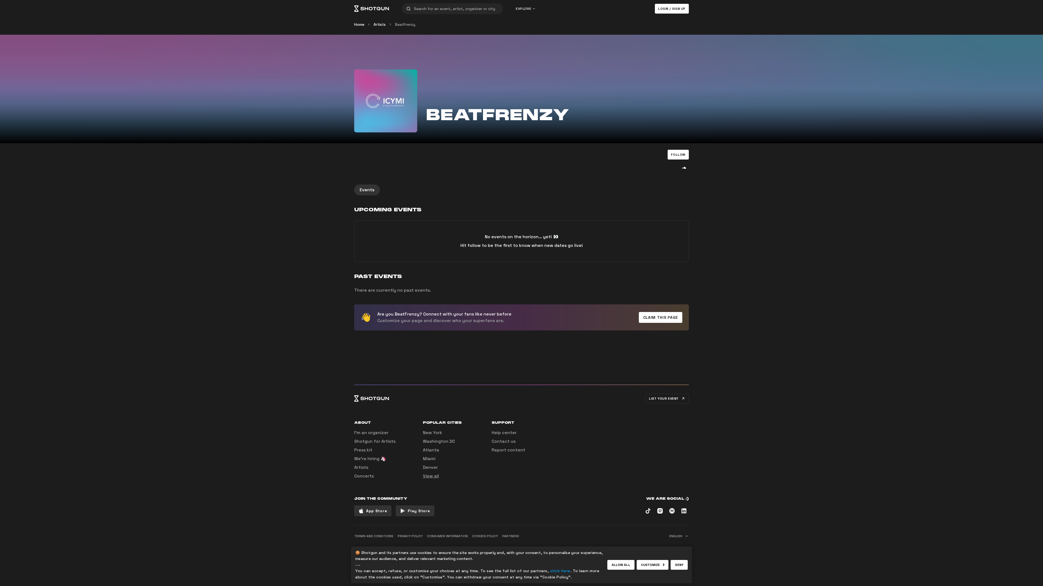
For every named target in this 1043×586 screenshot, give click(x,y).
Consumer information (447, 536)
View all (431, 476)
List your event (664, 398)
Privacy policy (410, 536)
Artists (379, 24)
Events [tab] (367, 190)
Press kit (363, 450)
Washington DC (439, 441)
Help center (504, 432)
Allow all (621, 565)
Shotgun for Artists (374, 441)
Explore (523, 9)
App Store (376, 510)
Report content (508, 450)
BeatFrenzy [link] (405, 24)
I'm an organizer (371, 432)
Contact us (504, 441)
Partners (510, 536)
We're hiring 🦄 (370, 458)
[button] (678, 155)
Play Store (419, 510)
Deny (679, 565)
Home (359, 24)
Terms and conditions (373, 536)
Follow (678, 154)
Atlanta (431, 450)
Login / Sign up (672, 9)
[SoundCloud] (684, 168)
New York (432, 432)
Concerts (364, 476)
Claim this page (660, 317)
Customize (650, 565)
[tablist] (521, 189)
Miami (429, 458)
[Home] (371, 8)
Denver (430, 467)
